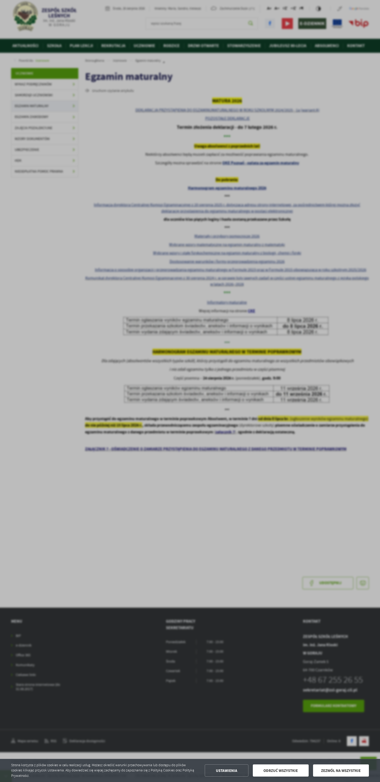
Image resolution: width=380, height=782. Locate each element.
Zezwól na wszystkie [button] (341, 770)
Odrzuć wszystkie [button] (280, 770)
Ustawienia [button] (226, 770)
